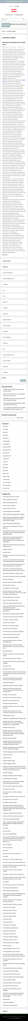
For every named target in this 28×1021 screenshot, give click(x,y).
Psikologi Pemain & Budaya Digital (11, 819)
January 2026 (6, 444)
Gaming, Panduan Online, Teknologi (11, 597)
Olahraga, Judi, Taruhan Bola (9, 694)
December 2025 (6, 447)
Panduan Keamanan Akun (9, 727)
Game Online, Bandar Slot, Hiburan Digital (13, 573)
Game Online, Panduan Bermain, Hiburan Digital (14, 576)
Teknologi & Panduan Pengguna (10, 936)
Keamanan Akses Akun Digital (10, 628)
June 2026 (5, 429)
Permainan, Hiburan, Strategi (10, 802)
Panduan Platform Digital (9, 760)
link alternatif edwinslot (8, 682)
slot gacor (5, 284)
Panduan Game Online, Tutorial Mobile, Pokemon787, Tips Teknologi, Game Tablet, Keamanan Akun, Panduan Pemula (13, 723)
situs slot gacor (6, 325)
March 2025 (6, 473)
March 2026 (6, 438)
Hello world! (20, 417)
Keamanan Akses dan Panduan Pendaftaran (13, 631)
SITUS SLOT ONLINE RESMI (9, 834)
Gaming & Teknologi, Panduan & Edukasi (12, 582)
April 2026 (5, 435)
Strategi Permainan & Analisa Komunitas (12, 904)
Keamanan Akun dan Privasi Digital (11, 634)
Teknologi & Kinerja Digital (9, 931)
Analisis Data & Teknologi (9, 505)
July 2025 (5, 461)
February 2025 (6, 476)
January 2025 (6, 479)
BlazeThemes (17, 1018)
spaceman (5, 366)
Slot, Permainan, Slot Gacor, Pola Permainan (13, 885)
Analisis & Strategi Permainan (10, 502)
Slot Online (5, 856)
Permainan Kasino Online (9, 789)
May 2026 (5, 432)
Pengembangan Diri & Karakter (10, 778)
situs (4, 296)
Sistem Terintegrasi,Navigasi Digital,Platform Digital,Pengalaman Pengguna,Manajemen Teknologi (13, 823)
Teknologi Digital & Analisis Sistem (11, 948)
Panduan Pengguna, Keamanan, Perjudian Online (14, 752)
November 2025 (6, 450)
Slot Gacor (5, 850)
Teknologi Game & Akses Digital (10, 971)
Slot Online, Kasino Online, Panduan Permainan (14, 862)
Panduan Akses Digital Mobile (10, 703)
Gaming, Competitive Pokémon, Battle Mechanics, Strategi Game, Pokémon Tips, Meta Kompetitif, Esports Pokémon (14, 593)
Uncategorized (6, 999)
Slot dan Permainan (7, 847)
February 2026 (6, 441)
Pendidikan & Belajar (8, 772)
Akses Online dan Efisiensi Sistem (11, 496)
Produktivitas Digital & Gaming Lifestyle (12, 813)
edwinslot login (6, 552)
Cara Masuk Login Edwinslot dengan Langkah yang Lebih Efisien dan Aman (13, 1)
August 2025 (6, 458)
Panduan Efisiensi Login (8, 715)
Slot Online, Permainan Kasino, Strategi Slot (13, 874)
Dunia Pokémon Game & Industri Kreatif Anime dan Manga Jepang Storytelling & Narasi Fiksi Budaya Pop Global (14, 532)
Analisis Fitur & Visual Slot (9, 508)
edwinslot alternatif (7, 549)
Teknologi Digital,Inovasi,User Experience (13, 968)
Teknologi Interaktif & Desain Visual (11, 974)
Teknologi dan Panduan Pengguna (11, 942)
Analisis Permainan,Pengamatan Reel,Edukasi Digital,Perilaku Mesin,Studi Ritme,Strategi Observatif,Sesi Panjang (14, 519)
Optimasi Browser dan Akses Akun (11, 700)
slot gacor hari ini (7, 319)
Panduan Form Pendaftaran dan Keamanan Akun (14, 718)
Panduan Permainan (7, 754)
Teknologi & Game (7, 919)
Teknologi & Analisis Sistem (9, 910)
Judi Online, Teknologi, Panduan (10, 619)
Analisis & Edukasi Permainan (10, 499)
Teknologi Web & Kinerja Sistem (10, 985)
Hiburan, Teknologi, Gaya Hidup (10, 600)
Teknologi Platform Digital (9, 980)
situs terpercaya (7, 337)
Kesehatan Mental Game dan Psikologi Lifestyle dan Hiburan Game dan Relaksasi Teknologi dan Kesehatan (14, 673)
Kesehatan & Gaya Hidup (9, 669)
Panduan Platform (7, 757)
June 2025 (5, 464)
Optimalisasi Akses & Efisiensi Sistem (12, 697)
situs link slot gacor (7, 272)
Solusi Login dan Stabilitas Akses (11, 890)
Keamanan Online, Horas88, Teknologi (12, 658)
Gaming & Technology (8, 579)
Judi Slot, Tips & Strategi (9, 622)
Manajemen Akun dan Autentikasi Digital (12, 685)
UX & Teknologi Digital (8, 1002)
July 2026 (5, 426)
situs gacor (5, 828)
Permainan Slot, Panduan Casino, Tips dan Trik (14, 796)
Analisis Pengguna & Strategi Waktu (11, 511)
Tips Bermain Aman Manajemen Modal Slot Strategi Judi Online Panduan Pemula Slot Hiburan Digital (13, 995)
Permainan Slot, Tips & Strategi (10, 799)
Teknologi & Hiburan (8, 922)
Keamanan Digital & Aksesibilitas (11, 637)
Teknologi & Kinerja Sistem (9, 933)
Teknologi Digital (7, 945)
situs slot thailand (7, 844)
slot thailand (6, 882)
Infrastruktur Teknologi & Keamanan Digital (13, 613)
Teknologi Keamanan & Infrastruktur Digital (13, 977)
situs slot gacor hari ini (8, 278)
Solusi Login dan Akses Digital (10, 887)
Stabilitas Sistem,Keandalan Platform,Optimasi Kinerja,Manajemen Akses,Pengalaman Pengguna (14, 895)
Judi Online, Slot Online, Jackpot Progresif (13, 616)
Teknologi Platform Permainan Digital (12, 983)
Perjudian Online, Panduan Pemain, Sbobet (13, 786)
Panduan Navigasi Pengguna (9, 738)
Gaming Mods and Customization (11, 588)
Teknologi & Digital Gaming (9, 916)
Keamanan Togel (7, 666)
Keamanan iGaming (7, 651)
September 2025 (7, 456)
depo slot (5, 302)
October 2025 (6, 453)
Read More (4, 254)
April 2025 (5, 470)
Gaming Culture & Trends (9, 585)
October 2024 (6, 488)
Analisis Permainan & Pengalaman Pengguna (13, 514)
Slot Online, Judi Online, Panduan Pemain (12, 859)
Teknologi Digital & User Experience (11, 951)
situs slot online (7, 831)
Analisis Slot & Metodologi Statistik (11, 523)
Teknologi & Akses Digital (9, 907)
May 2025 (5, 467)
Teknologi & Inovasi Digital (9, 925)
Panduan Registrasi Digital (9, 763)
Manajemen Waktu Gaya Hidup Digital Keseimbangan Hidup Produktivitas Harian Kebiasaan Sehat (13, 690)
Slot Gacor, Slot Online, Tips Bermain (12, 853)
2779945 (6, 47)
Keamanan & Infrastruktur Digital (10, 625)
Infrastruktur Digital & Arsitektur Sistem (12, 603)
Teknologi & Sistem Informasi (10, 939)
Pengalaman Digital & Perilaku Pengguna (12, 775)
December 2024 (6, 482)
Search (4, 378)
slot (4, 290)
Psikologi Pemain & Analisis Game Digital (13, 816)
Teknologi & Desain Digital (9, 913)
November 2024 (6, 485)
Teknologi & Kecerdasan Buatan (10, 928)
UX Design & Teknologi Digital (10, 1005)
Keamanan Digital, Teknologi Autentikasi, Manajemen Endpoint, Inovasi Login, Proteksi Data (13, 646)
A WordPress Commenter (9, 417)
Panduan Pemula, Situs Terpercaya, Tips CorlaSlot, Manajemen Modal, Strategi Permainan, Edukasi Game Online (12, 743)
